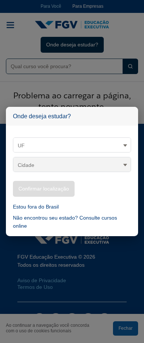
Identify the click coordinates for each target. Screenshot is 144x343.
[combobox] (61, 66)
